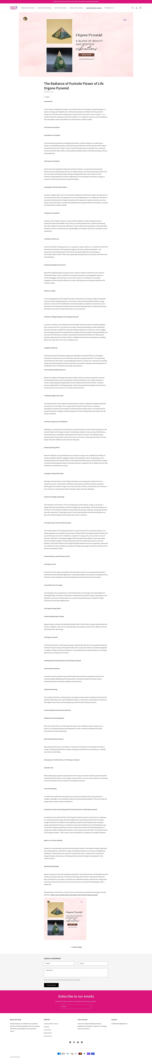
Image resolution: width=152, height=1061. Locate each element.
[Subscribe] (90, 1006)
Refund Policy (48, 1033)
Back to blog (77, 947)
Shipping (46, 1027)
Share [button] (47, 97)
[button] (28, 8)
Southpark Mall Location (51, 1023)
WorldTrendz (17, 1057)
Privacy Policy (48, 1036)
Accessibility (47, 1030)
